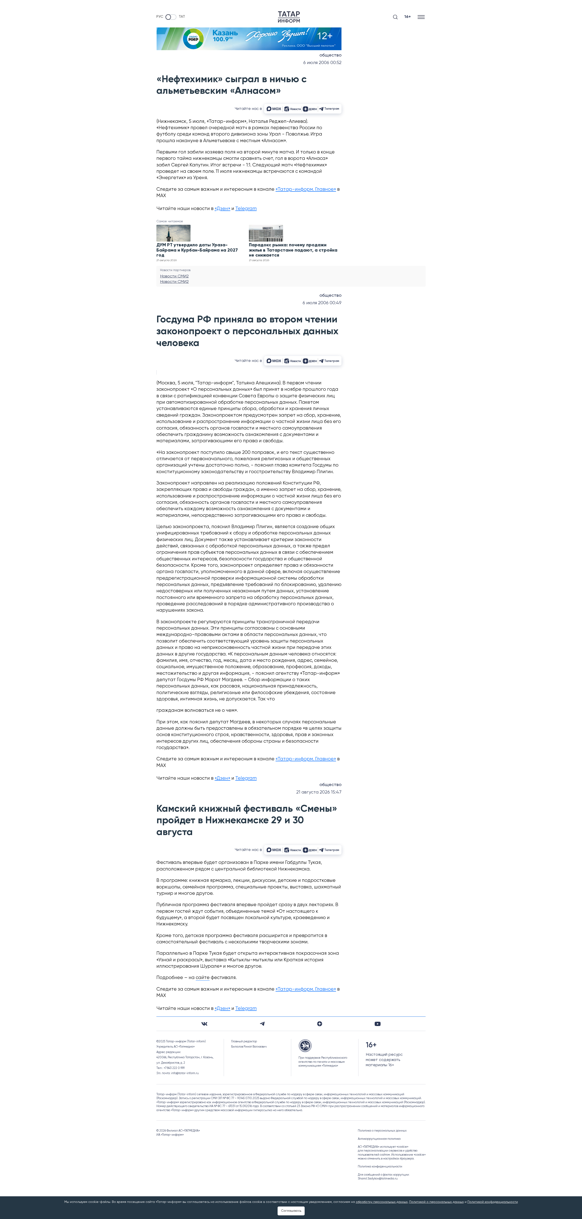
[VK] (204, 1024)
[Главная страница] (289, 17)
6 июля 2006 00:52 (322, 62)
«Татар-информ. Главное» (306, 189)
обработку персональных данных (382, 1202)
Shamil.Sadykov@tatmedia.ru (378, 1178)
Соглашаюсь (291, 1210)
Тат (182, 17)
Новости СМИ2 (174, 276)
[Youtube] (377, 1023)
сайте (203, 977)
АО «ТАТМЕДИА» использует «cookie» (383, 1146)
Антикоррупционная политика (379, 1138)
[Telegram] (262, 1023)
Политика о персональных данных (382, 1130)
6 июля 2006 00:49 (322, 303)
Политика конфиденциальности (380, 1166)
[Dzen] (319, 1024)
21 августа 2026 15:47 (318, 792)
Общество (330, 55)
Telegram (246, 208)
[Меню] (422, 17)
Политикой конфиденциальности (492, 1202)
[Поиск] (395, 17)
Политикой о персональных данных (436, 1202)
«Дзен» (222, 208)
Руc (159, 17)
